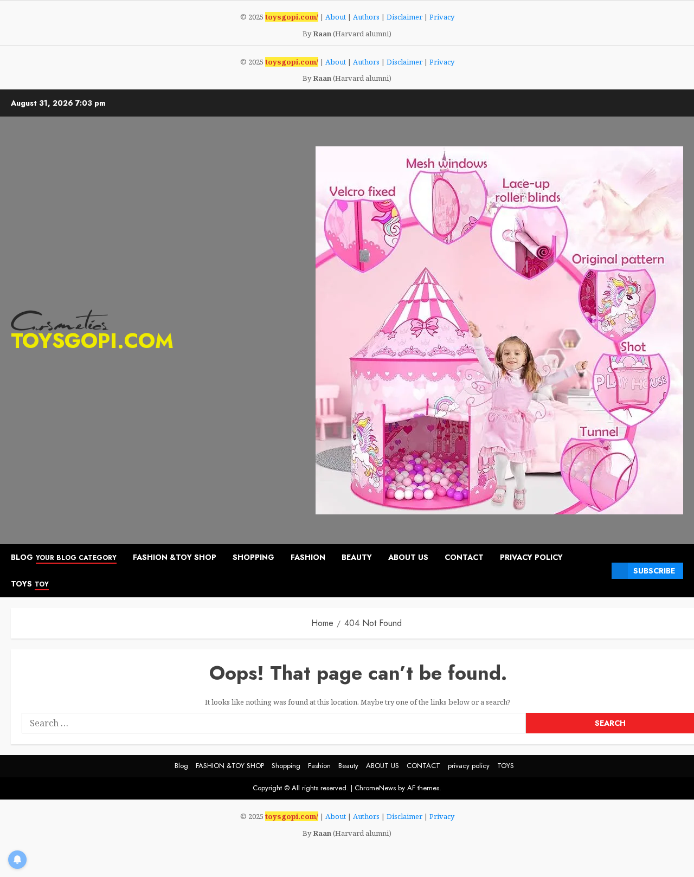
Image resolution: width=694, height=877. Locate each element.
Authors (366, 17)
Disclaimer (404, 17)
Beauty (357, 557)
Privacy (441, 17)
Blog (64, 557)
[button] (599, 571)
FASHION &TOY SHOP (174, 557)
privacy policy (531, 557)
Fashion (308, 557)
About (335, 17)
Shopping (253, 557)
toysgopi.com (92, 341)
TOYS (30, 583)
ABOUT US (408, 557)
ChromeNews (375, 788)
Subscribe (654, 570)
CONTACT (464, 557)
